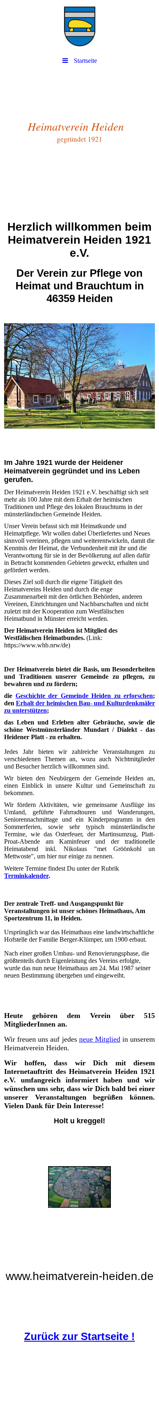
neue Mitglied (99, 1039)
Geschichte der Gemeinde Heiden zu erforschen (84, 695)
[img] (79, 26)
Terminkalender (26, 875)
